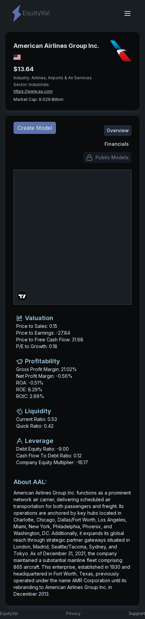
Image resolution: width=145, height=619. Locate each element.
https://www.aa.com (33, 91)
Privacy (73, 613)
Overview (118, 130)
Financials (117, 144)
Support (137, 613)
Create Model (35, 127)
